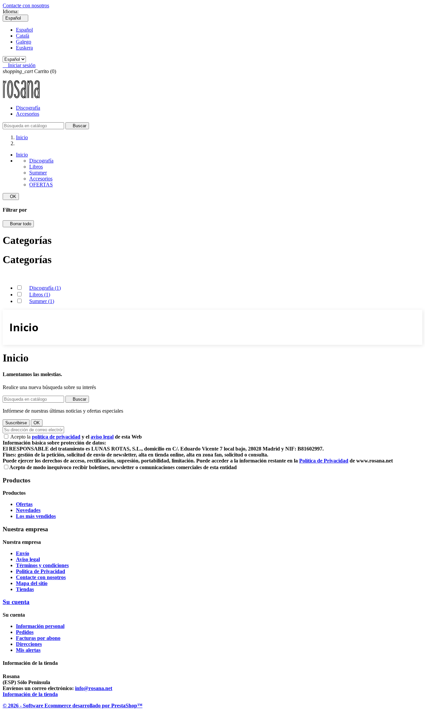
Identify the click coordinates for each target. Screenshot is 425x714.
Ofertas (24, 504)
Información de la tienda (30, 694)
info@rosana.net (93, 688)
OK (10, 196)
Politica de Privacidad (40, 571)
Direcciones (29, 644)
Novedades (28, 510)
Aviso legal (28, 559)
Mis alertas (28, 650)
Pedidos (25, 632)
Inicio (22, 154)
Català (22, 36)
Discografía (28, 108)
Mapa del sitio (31, 583)
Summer (38, 172)
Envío (22, 553)
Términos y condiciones (42, 565)
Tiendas (25, 589)
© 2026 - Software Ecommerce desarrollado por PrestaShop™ (72, 705)
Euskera (24, 48)
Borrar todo (18, 223)
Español (24, 30)
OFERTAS (41, 184)
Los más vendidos (36, 516)
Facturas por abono (38, 638)
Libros (36, 166)
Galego (23, 42)
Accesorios (27, 114)
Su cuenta (16, 601)
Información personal (40, 626)
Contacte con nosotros (26, 5)
